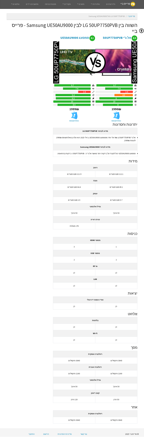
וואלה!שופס (116, 120)
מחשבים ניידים (32, 4)
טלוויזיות (96, 4)
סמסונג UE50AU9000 (74, 38)
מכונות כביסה (50, 4)
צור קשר (83, 434)
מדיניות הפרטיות (65, 434)
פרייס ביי (126, 4)
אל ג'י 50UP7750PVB (117, 38)
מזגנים (81, 4)
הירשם (46, 434)
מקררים (67, 4)
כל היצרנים (110, 4)
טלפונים (16, 4)
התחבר (32, 434)
